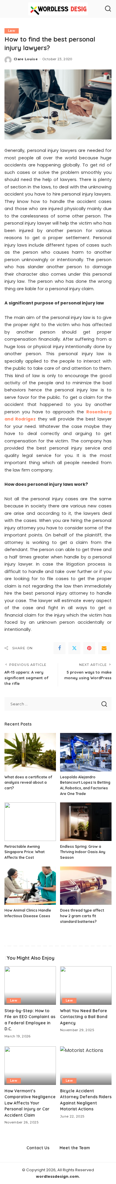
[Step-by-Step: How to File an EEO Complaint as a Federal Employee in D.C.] (30, 985)
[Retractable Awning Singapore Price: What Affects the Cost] (30, 821)
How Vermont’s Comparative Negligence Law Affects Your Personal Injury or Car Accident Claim (30, 1103)
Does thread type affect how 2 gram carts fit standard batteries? (82, 915)
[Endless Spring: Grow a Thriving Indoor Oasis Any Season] (86, 821)
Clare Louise (26, 59)
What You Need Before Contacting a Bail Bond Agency (83, 1016)
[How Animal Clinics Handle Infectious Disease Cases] (30, 885)
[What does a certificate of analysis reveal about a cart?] (30, 752)
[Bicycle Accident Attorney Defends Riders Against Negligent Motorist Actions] (86, 1065)
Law (11, 31)
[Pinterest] (89, 648)
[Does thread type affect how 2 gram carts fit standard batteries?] (86, 885)
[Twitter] (74, 648)
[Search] (108, 9)
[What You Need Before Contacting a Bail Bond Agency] (86, 985)
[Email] (104, 648)
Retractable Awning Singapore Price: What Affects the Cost (24, 852)
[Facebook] (59, 648)
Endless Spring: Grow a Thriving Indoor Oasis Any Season (82, 852)
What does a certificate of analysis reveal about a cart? (28, 782)
